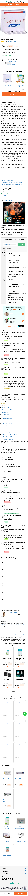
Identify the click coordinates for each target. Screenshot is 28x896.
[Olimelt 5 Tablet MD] (7, 793)
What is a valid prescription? (11, 61)
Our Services (5, 871)
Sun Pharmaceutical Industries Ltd (16, 51)
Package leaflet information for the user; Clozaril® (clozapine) (12, 624)
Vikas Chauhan (13, 612)
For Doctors (5, 873)
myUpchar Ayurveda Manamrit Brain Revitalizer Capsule (20, 87)
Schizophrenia (7, 196)
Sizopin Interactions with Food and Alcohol (12, 184)
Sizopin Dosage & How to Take (9, 172)
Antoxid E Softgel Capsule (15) (9, 434)
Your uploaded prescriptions (11, 64)
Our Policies (5, 869)
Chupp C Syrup (5, 414)
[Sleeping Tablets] (7, 652)
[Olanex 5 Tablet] (20, 772)
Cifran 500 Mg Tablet (7, 418)
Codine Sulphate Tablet (7, 410)
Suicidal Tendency (8, 200)
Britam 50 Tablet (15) (7, 436)
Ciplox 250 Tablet (6, 425)
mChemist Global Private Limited (11, 53)
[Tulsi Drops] (7, 673)
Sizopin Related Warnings (8, 176)
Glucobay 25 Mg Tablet (7, 432)
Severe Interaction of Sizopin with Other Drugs (13, 178)
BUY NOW (20, 893)
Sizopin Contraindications (8, 180)
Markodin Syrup (5, 412)
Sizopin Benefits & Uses (7, 170)
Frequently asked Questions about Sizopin (12, 182)
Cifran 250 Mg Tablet (7, 423)
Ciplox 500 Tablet (6, 421)
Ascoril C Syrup (5, 407)
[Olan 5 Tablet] (7, 772)
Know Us (4, 868)
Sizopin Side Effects (7, 174)
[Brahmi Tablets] (20, 673)
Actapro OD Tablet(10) (7, 439)
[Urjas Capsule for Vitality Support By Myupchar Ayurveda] (20, 652)
